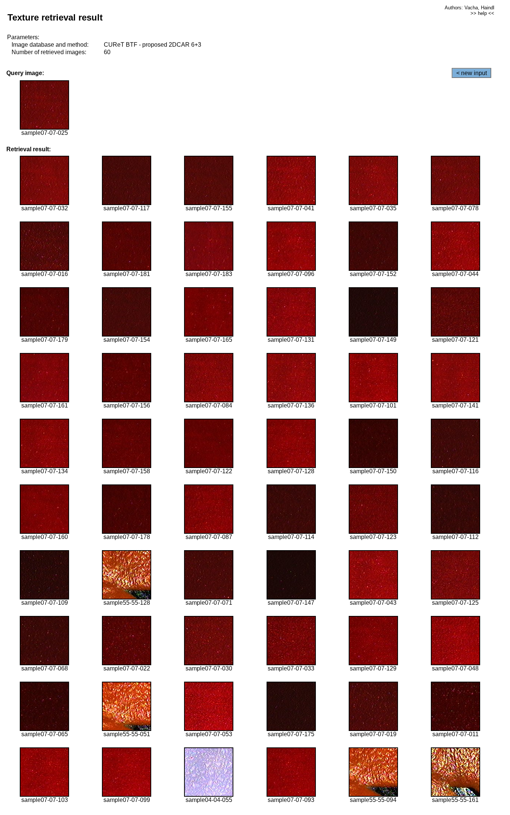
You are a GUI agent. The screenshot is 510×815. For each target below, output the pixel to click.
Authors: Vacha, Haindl (469, 7)
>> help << (482, 13)
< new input (471, 73)
